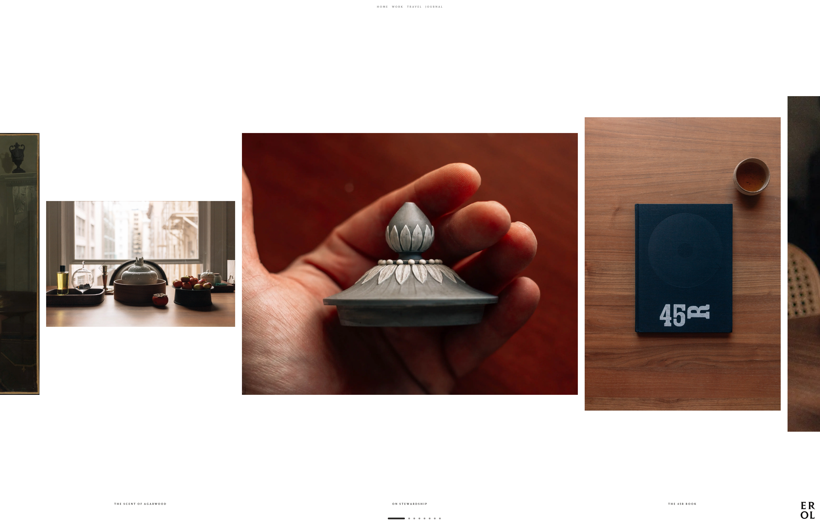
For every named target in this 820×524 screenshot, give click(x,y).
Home (382, 6)
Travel (414, 6)
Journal (434, 6)
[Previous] (172, 268)
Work (398, 6)
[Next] (648, 268)
